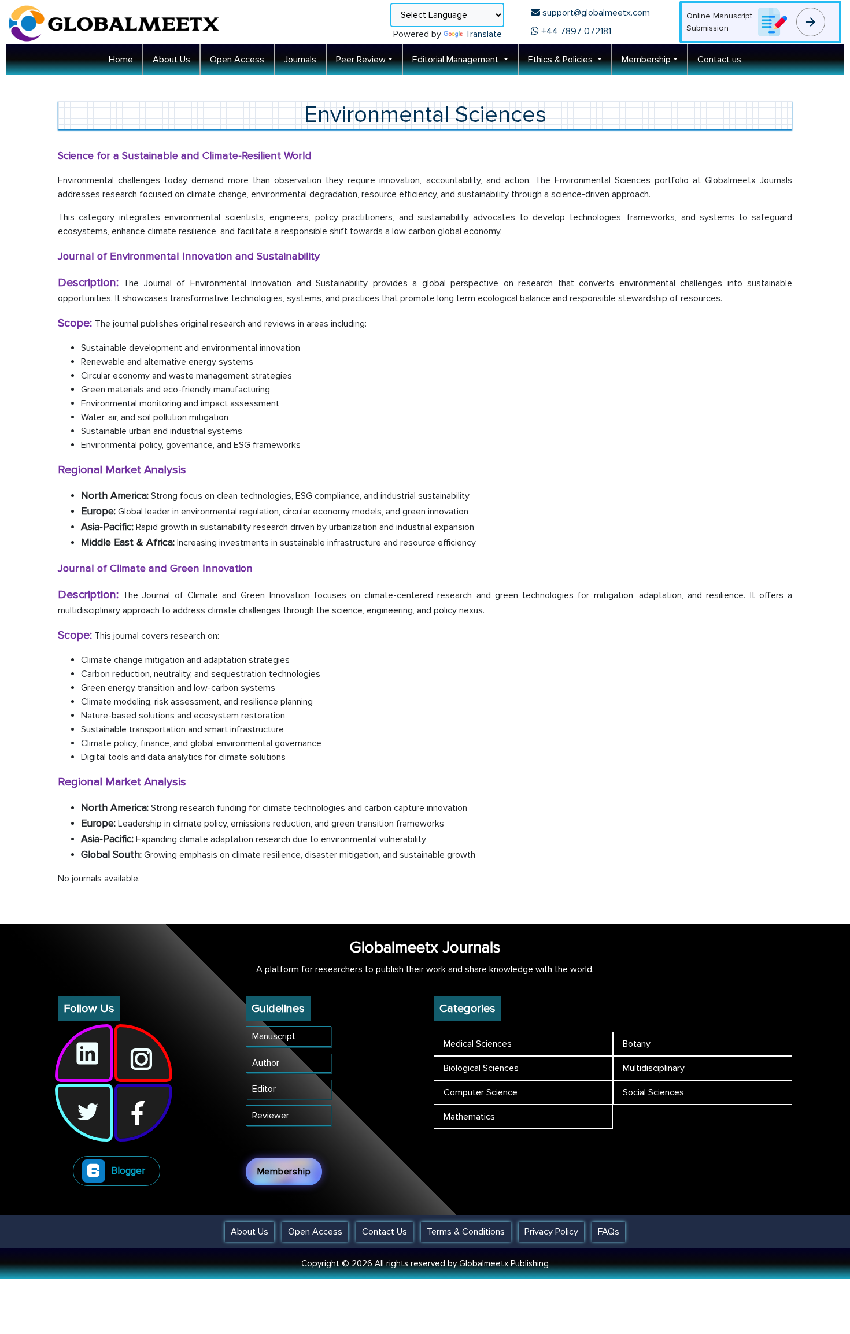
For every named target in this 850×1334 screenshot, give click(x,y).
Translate (483, 34)
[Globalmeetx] (116, 22)
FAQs (608, 1231)
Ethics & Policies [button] (561, 59)
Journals (300, 59)
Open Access (237, 59)
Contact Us (384, 1231)
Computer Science (481, 1092)
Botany (637, 1044)
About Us (171, 59)
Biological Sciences (481, 1068)
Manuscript (273, 1036)
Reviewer (270, 1115)
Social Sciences (653, 1092)
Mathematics (469, 1116)
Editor (264, 1089)
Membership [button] (646, 59)
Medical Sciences (478, 1044)
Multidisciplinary (654, 1068)
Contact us (719, 59)
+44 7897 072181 (575, 31)
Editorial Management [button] (456, 59)
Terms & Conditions (466, 1231)
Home (121, 59)
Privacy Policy (551, 1231)
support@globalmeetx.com (595, 12)
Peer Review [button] (361, 59)
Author (265, 1063)
